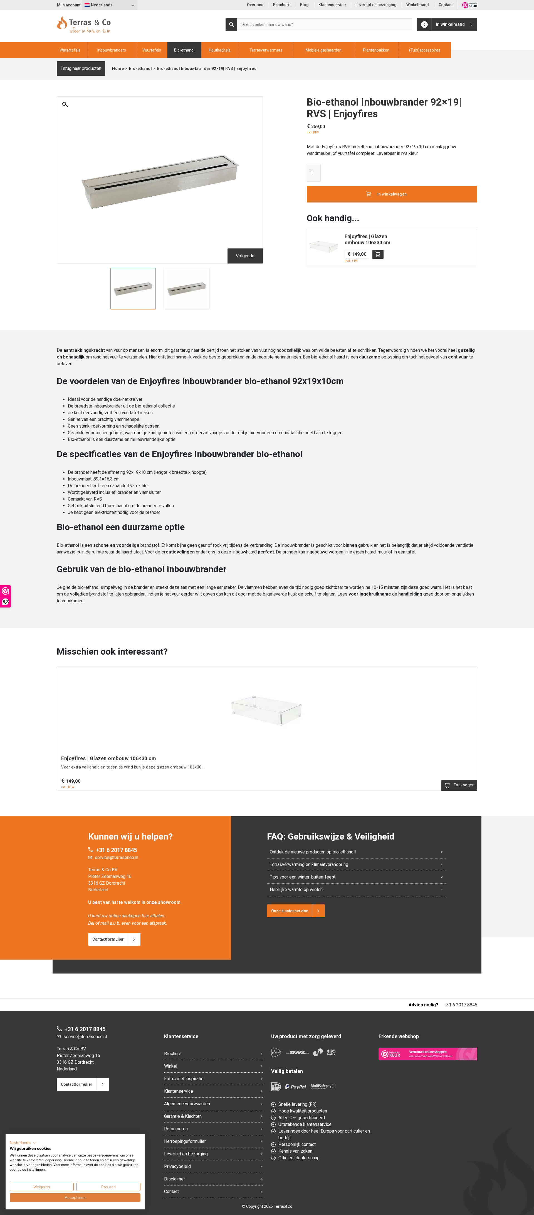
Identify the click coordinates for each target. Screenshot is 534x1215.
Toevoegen (378, 254)
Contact (446, 5)
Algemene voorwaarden (187, 1103)
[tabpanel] (133, 288)
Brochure (281, 5)
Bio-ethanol (184, 50)
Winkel (170, 1066)
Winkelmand (417, 5)
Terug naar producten (81, 68)
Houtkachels (220, 50)
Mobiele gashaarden (324, 50)
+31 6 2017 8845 (116, 850)
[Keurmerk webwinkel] (428, 1054)
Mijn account (68, 5)
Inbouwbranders (111, 50)
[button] (23, 1143)
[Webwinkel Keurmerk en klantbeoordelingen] (469, 5)
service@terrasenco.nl (116, 857)
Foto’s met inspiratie (184, 1078)
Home (118, 68)
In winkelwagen (392, 194)
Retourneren (176, 1128)
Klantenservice (332, 5)
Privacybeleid (177, 1166)
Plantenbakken (376, 50)
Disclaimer (174, 1179)
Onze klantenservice (289, 911)
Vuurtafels (151, 50)
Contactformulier (108, 939)
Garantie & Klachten (183, 1116)
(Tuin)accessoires (424, 50)
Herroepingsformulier (185, 1141)
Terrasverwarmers (265, 50)
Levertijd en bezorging (376, 5)
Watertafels (70, 50)
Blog (304, 5)
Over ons (255, 5)
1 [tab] (160, 306)
